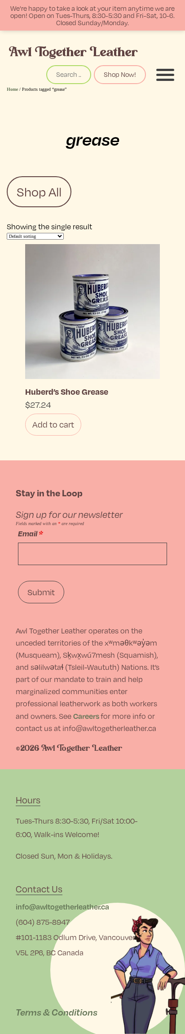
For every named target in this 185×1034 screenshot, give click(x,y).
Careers (86, 716)
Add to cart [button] (53, 424)
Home (12, 89)
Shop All (39, 191)
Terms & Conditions (56, 1012)
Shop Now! (120, 74)
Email (30, 533)
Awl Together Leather (73, 51)
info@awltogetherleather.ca (62, 906)
